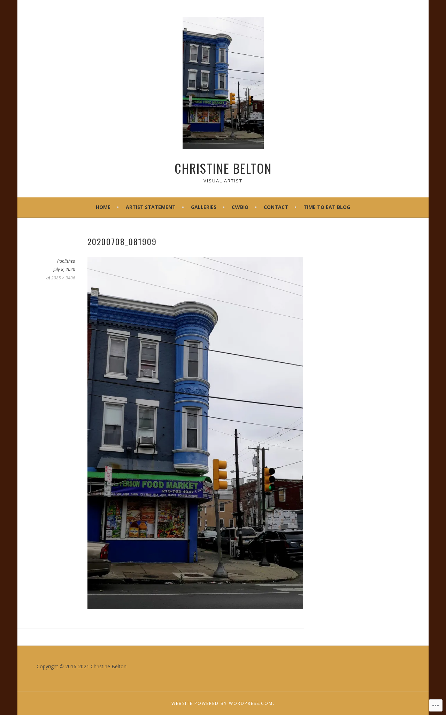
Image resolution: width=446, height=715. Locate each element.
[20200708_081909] (195, 607)
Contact (276, 207)
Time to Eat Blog (326, 207)
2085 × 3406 (63, 278)
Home (103, 207)
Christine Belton (223, 168)
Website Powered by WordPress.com (222, 703)
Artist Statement (151, 207)
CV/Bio (240, 207)
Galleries (203, 207)
